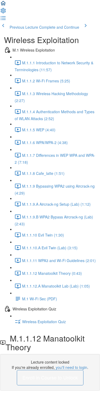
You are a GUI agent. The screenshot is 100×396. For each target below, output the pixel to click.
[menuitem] (3, 12)
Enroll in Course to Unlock (50, 377)
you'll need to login (71, 367)
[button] (3, 4)
